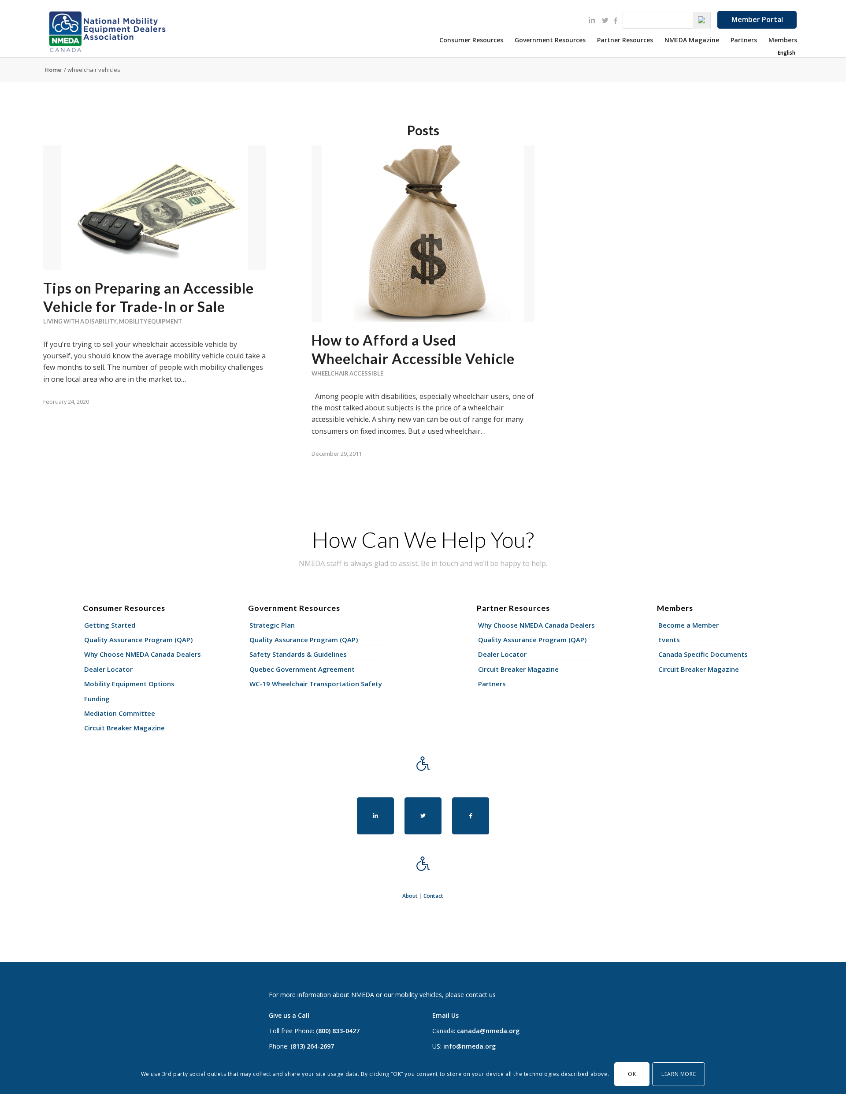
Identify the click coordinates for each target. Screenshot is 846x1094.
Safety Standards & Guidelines (298, 654)
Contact (433, 896)
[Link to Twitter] (605, 20)
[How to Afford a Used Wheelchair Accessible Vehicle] (423, 233)
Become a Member (688, 625)
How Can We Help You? (423, 539)
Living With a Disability (80, 321)
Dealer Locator (108, 669)
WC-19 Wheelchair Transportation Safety (315, 683)
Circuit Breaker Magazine (124, 727)
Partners (492, 683)
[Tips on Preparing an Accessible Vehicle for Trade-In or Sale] (154, 207)
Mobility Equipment (150, 321)
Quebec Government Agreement (302, 669)
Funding (97, 698)
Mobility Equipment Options (129, 683)
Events (669, 639)
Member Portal (757, 19)
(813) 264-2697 (312, 1046)
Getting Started (109, 625)
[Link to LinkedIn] (591, 19)
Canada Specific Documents (703, 654)
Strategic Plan (272, 625)
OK (632, 1074)
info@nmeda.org (469, 1046)
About (410, 896)
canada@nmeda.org (488, 1031)
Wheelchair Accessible (347, 373)
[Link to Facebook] (616, 20)
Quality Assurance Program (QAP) (138, 639)
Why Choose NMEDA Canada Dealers (142, 654)
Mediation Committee (119, 713)
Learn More (678, 1074)
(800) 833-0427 (338, 1031)
